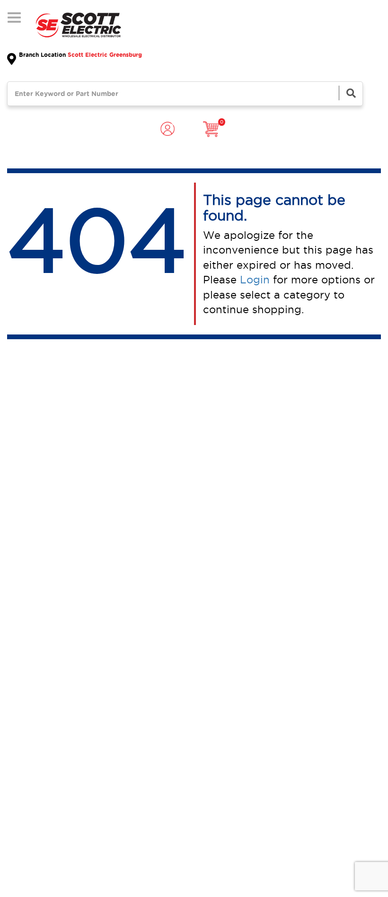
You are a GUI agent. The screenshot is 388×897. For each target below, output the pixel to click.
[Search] (350, 93)
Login (255, 279)
